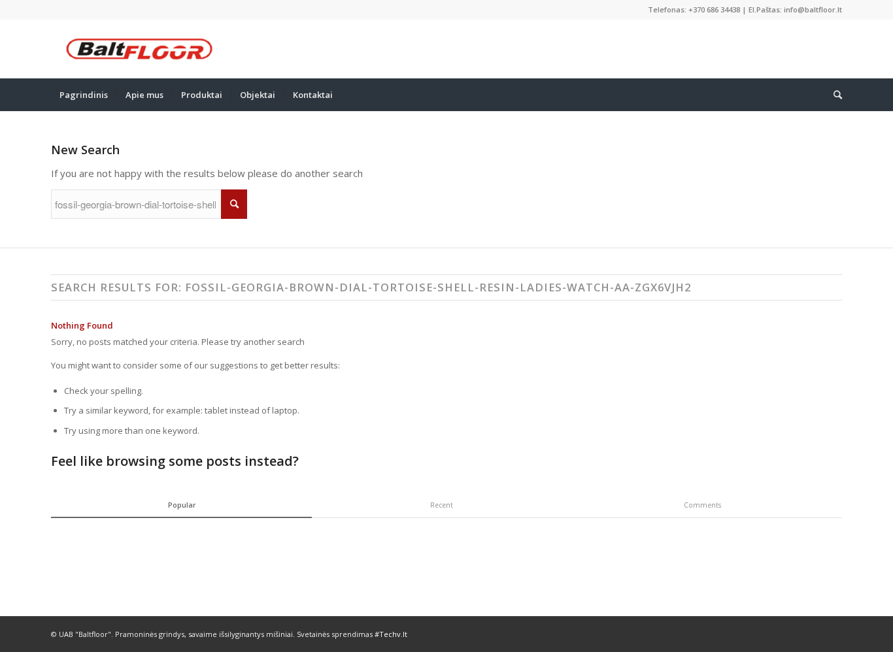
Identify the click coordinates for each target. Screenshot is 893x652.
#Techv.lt (391, 634)
